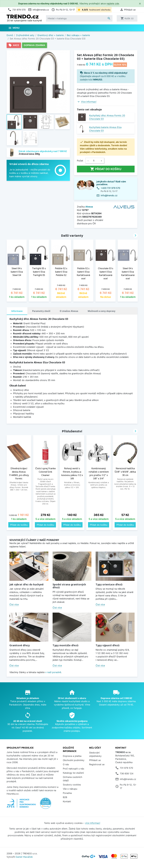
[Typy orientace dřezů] (115, 566)
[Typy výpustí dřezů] (115, 627)
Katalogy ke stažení (73, 772)
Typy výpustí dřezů (108, 645)
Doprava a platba (72, 756)
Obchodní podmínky (73, 760)
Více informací (88, 101)
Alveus (89, 206)
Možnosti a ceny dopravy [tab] (101, 311)
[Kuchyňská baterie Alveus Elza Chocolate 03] (82, 129)
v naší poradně (53, 672)
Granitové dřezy (19, 645)
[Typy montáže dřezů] (72, 627)
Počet (80, 160)
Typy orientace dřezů (109, 584)
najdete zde (112, 3)
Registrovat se (96, 764)
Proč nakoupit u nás (73, 768)
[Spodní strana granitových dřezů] (72, 566)
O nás (66, 764)
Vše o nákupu (70, 788)
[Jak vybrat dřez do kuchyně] (28, 566)
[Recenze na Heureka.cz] (45, 804)
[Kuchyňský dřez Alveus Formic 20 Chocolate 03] (82, 117)
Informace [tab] (17, 311)
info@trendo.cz (38, 9)
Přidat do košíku (105, 169)
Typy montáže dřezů (65, 645)
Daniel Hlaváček (24, 856)
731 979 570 (17, 9)
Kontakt (67, 801)
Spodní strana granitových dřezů (69, 586)
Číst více (14, 604)
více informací (92, 823)
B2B (65, 797)
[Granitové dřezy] (28, 627)
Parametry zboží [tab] (41, 311)
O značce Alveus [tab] (69, 311)
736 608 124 (126, 773)
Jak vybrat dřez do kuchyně (26, 584)
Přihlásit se (95, 760)
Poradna (67, 793)
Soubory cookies (72, 784)
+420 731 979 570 (110, 188)
